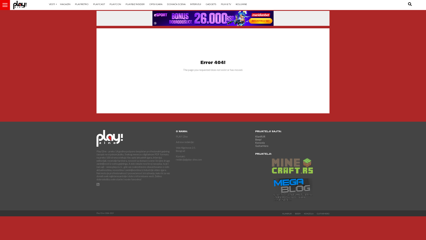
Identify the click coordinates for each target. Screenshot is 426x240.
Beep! (258, 139)
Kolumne (241, 4)
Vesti (52, 4)
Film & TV (226, 4)
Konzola (260, 142)
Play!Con (115, 4)
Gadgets (211, 4)
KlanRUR (260, 136)
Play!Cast (99, 4)
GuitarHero (261, 145)
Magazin (65, 4)
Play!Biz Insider (135, 4)
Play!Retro (82, 4)
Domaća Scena (176, 4)
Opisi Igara (155, 4)
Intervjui (195, 4)
